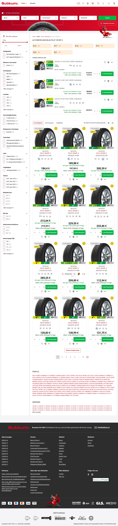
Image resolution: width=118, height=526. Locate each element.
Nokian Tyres (63, 456)
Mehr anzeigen (8, 89)
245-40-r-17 (89, 410)
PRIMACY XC (69, 395)
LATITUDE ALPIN (108, 383)
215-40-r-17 (75, 406)
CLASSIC (107, 391)
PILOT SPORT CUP (68, 391)
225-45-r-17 (49, 408)
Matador (61, 448)
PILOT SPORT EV (37, 377)
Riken (60, 462)
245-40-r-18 (95, 410)
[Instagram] (92, 474)
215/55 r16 (5, 462)
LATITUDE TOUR (70, 389)
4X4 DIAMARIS (47, 385)
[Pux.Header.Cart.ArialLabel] (109, 3)
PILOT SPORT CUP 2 (84, 375)
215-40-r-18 (82, 406)
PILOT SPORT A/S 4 (68, 387)
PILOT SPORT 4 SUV (73, 375)
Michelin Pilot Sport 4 (36, 454)
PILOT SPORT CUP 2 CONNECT (44, 389)
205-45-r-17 (55, 406)
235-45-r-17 (42, 410)
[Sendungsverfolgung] (78, 3)
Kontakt (61, 474)
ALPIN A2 (42, 391)
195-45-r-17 (35, 406)
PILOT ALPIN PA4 (47, 377)
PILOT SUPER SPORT (89, 377)
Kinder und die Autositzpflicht (10, 474)
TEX (74, 395)
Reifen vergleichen (88, 3)
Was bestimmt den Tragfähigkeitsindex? (13, 479)
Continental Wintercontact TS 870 (40, 451)
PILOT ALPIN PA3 (81, 389)
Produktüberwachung (112, 62)
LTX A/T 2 (109, 393)
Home (34, 36)
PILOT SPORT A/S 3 (92, 387)
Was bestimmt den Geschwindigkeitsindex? (14, 476)
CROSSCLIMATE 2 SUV (60, 379)
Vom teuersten (49, 123)
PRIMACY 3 (103, 375)
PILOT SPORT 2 (57, 391)
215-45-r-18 (95, 406)
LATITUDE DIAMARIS (46, 387)
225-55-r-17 (89, 408)
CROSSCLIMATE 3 (65, 377)
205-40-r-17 (42, 406)
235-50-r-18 (62, 410)
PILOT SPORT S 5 (73, 381)
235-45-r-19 (55, 410)
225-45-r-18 (55, 408)
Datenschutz (34, 487)
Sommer (90, 440)
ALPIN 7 (70, 379)
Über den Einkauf (35, 474)
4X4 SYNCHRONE (97, 383)
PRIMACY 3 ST (50, 395)
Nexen (61, 454)
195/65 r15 (5, 445)
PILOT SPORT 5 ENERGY (62, 383)
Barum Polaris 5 (35, 440)
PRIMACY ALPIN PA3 (59, 389)
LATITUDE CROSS (48, 381)
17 (83, 357)
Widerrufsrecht (34, 482)
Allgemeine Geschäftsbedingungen (40, 479)
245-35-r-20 (82, 410)
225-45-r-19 (62, 408)
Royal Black (62, 464)
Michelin (61, 451)
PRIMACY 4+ (56, 377)
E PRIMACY (52, 375)
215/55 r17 (5, 451)
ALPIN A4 (65, 381)
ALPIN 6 (51, 379)
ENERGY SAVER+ (37, 381)
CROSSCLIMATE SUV (40, 383)
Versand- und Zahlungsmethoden (39, 484)
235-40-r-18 (109, 408)
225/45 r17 (5, 443)
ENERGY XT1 (83, 393)
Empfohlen (59, 123)
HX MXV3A (102, 393)
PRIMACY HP (50, 383)
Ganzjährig (91, 445)
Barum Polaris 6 (35, 445)
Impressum (33, 490)
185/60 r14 (5, 459)
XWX (77, 395)
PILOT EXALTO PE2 (92, 385)
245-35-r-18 (69, 410)
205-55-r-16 (69, 406)
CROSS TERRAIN (37, 393)
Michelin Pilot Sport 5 (36, 462)
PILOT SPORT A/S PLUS (93, 389)
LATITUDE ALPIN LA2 (85, 381)
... (78, 357)
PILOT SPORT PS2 (105, 379)
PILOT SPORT (49, 391)
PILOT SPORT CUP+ (79, 391)
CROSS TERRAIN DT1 (48, 393)
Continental (62, 443)
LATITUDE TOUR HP (78, 379)
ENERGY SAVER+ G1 (93, 393)
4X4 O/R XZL (103, 389)
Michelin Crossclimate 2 (37, 443)
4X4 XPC (76, 387)
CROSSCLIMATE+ (38, 379)
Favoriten (83, 3)
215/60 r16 (5, 456)
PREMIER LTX (89, 391)
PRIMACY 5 (110, 375)
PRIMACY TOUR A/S (99, 391)
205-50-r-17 (62, 406)
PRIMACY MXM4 (60, 395)
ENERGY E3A (83, 387)
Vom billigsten (38, 123)
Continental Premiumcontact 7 (39, 448)
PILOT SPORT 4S (37, 375)
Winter (89, 443)
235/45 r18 (5, 454)
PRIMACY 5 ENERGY (97, 381)
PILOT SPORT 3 (57, 381)
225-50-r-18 (82, 408)
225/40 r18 (5, 448)
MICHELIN (48, 36)
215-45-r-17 (89, 406)
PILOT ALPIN (42, 395)
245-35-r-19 (75, 410)
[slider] (3, 42)
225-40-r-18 (35, 408)
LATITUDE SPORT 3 (100, 377)
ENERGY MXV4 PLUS (61, 393)
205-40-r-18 (49, 406)
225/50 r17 (5, 464)
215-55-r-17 (109, 406)
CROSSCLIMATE (81, 385)
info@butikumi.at (104, 427)
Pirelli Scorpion (34, 456)
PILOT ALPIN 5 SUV (77, 377)
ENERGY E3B (36, 387)
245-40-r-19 (102, 410)
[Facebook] (88, 474)
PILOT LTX (35, 395)
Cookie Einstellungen (36, 492)
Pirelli (60, 459)
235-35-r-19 (102, 408)
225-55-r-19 (95, 408)
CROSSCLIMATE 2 (61, 375)
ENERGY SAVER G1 (73, 393)
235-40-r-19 (35, 410)
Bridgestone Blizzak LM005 (38, 464)
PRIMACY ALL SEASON (105, 385)
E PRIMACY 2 (103, 387)
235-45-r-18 (49, 410)
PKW (42, 36)
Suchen (107, 18)
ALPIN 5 (46, 379)
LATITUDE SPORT (37, 385)
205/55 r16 (5, 440)
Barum (61, 440)
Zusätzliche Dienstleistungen (38, 476)
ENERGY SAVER (73, 383)
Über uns (61, 476)
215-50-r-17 (102, 406)
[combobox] (11, 18)
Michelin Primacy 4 (35, 459)
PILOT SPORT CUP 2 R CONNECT (67, 385)
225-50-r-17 (75, 408)
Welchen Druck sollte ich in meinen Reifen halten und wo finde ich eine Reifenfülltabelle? (14, 488)
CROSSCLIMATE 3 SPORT (92, 379)
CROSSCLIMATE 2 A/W (85, 383)
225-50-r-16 (69, 408)
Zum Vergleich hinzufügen (108, 62)
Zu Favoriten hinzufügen (105, 62)
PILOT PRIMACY (57, 387)
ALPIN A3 (54, 385)
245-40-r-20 (109, 410)
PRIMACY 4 (45, 375)
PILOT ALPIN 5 (95, 375)
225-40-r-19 (42, 408)
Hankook (61, 445)
